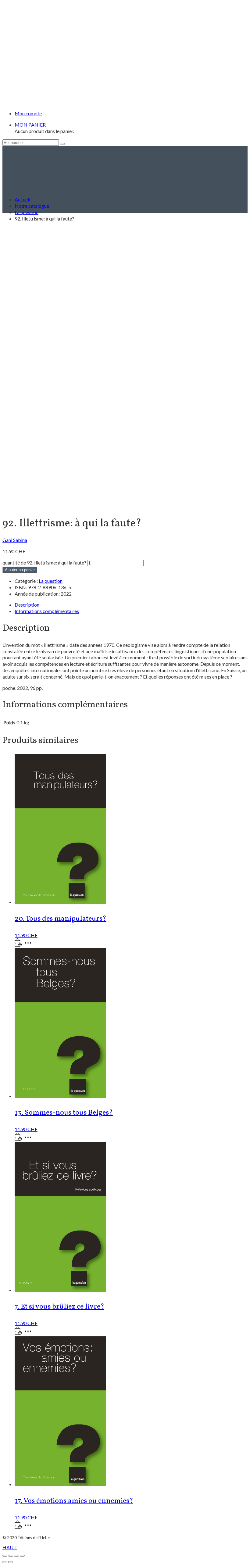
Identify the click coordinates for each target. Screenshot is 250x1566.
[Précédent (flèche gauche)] (4, 1562)
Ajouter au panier (20, 570)
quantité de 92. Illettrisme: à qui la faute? (44, 562)
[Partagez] (16, 1556)
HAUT (9, 1547)
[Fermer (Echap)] (22, 1556)
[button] (18, 945)
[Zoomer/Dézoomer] (4, 1556)
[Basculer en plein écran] (10, 1556)
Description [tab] (27, 604)
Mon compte (28, 113)
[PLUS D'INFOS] (29, 945)
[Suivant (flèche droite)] (10, 1562)
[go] (62, 144)
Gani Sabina (14, 540)
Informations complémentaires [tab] (47, 611)
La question (50, 581)
